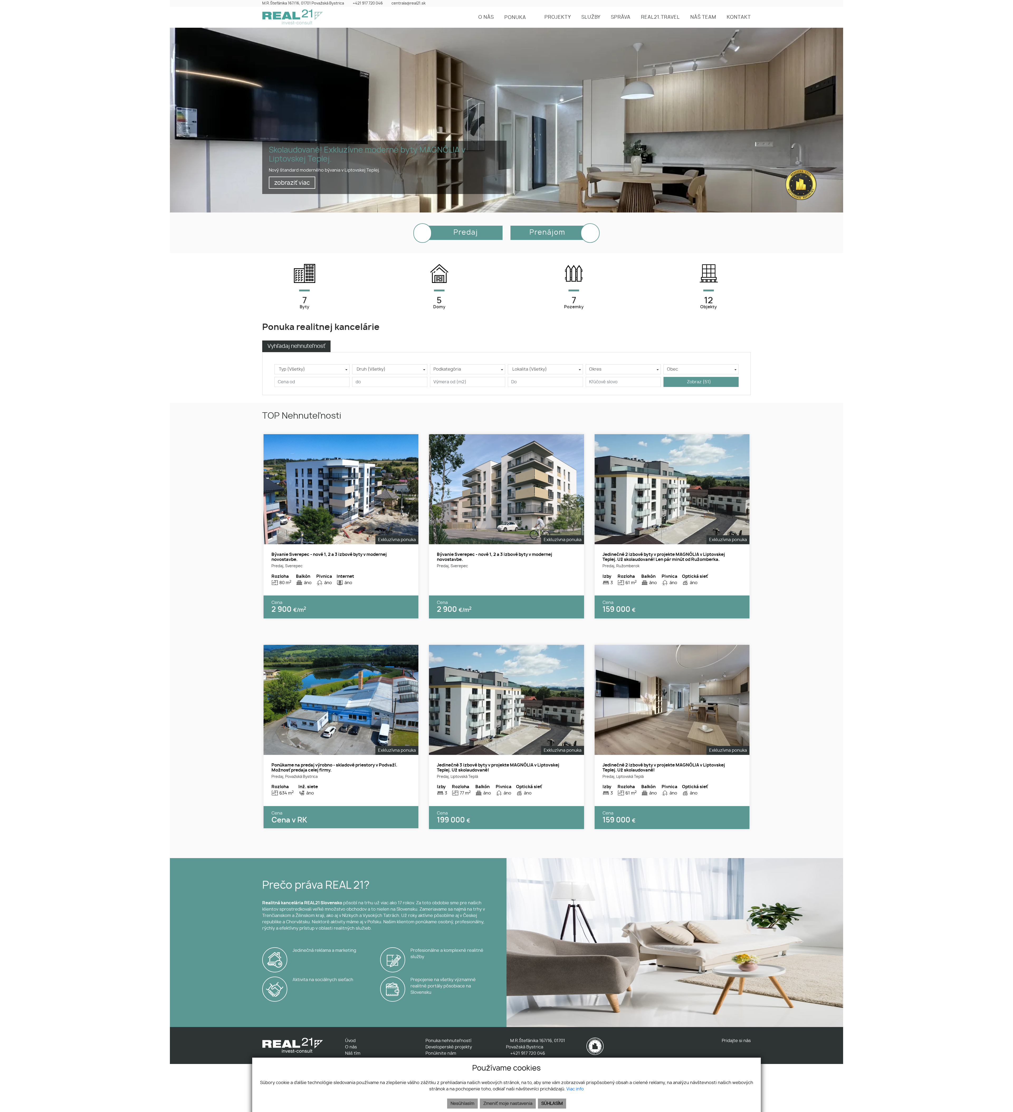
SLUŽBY (590, 17)
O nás (351, 1047)
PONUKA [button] (515, 17)
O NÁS (486, 17)
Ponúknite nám (441, 1053)
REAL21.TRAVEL (660, 17)
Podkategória (447, 369)
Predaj (465, 232)
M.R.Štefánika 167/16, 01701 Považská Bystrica (303, 3)
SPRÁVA (620, 17)
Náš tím (352, 1053)
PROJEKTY (557, 17)
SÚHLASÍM (552, 1103)
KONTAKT (739, 17)
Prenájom (547, 232)
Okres (595, 369)
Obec (672, 369)
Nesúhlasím (462, 1103)
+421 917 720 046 (368, 3)
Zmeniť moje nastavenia (507, 1103)
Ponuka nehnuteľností (448, 1041)
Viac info (575, 1089)
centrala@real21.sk (408, 3)
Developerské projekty (449, 1047)
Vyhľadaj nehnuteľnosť (296, 346)
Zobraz (699, 382)
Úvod (350, 1041)
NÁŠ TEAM (703, 17)
